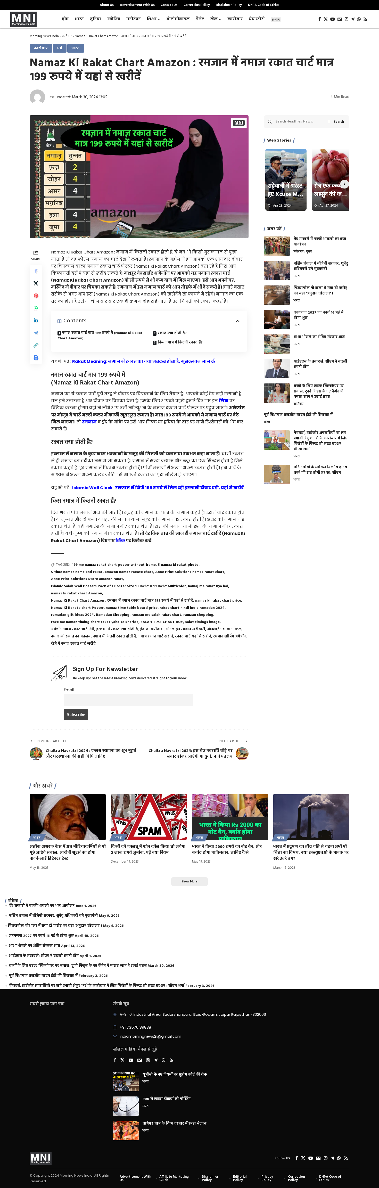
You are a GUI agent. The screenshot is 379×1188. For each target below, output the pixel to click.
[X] (325, 19)
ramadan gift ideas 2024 (72, 615)
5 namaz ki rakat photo (178, 565)
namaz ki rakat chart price (218, 601)
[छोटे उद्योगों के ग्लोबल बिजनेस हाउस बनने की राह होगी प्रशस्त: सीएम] (277, 474)
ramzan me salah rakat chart (156, 615)
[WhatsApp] (359, 19)
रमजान (89, 422)
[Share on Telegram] (36, 333)
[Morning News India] (41, 1158)
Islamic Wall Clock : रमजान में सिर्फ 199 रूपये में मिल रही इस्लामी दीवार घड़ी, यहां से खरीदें (158, 488)
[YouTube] (332, 19)
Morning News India (44, 36)
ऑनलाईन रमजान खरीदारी (185, 629)
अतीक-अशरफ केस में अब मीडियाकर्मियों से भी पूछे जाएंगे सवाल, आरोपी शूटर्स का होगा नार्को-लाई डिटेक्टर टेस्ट (68, 852)
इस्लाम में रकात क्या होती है (117, 629)
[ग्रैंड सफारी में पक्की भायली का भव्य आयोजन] (277, 246)
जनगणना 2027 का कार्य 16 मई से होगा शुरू (318, 315)
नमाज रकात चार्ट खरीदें (155, 637)
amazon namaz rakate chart (129, 572)
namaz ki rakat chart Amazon (76, 593)
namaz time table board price (132, 608)
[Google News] (339, 19)
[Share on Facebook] (36, 271)
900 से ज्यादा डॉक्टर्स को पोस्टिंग (167, 1099)
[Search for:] (300, 121)
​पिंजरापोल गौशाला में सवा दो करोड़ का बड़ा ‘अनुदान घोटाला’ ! (320, 291)
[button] (36, 345)
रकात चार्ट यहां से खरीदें (193, 637)
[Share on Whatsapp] (36, 308)
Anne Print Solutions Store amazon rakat (87, 579)
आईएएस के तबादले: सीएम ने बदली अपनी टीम (320, 364)
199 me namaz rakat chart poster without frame (114, 565)
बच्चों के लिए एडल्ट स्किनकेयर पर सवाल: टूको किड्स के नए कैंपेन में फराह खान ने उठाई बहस (319, 391)
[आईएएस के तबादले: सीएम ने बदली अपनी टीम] (277, 368)
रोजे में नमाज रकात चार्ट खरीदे (73, 644)
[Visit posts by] (37, 97)
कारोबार (67, 36)
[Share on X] (36, 283)
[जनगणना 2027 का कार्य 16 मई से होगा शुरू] (277, 319)
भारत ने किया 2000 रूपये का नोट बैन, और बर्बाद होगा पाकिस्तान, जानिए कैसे (227, 849)
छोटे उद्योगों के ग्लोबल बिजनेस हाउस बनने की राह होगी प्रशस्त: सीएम (320, 470)
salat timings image (202, 622)
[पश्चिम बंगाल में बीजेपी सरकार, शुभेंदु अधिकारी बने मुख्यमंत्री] (277, 270)
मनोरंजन (298, 252)
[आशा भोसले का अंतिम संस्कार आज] (277, 344)
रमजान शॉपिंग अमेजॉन (229, 637)
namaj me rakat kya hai (208, 586)
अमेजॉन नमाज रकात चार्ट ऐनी (72, 629)
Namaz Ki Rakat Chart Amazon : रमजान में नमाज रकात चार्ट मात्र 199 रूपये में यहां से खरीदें (122, 601)
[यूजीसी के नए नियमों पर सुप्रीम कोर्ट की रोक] (126, 1081)
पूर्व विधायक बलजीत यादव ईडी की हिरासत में (298, 415)
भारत (76, 48)
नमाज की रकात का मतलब (71, 637)
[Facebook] (319, 19)
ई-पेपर (275, 19)
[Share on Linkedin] (36, 320)
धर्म (59, 48)
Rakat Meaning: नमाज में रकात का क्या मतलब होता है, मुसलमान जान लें (143, 361)
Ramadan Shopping (112, 615)
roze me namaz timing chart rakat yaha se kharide (94, 622)
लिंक (223, 401)
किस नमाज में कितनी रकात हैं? (180, 343)
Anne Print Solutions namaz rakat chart (189, 572)
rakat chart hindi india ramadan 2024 (192, 608)
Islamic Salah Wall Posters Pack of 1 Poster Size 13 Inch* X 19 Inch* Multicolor (118, 586)
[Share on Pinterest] (36, 296)
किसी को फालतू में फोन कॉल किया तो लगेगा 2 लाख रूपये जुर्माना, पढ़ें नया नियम (148, 849)
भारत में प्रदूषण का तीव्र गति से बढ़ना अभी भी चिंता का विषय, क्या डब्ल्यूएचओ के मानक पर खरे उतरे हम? (311, 852)
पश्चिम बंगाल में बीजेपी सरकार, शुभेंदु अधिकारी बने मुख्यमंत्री (321, 266)
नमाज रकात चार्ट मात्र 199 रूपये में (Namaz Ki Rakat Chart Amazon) (100, 335)
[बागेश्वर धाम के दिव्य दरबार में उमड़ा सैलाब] (126, 1130)
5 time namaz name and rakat (77, 572)
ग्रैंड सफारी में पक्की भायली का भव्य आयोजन (320, 242)
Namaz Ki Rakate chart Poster (77, 608)
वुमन (309, 252)
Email (69, 689)
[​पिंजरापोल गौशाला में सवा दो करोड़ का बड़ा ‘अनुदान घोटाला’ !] (277, 295)
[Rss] (365, 19)
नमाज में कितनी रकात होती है (114, 637)
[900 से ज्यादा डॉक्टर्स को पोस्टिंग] (126, 1106)
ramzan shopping (198, 615)
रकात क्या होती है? (172, 333)
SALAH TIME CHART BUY (162, 622)
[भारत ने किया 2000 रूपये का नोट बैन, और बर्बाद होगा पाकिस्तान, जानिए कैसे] (230, 817)
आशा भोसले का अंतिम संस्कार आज (319, 337)
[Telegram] (353, 19)
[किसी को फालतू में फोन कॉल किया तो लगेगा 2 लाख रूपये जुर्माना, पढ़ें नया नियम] (149, 817)
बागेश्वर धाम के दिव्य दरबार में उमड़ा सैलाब (175, 1124)
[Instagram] (346, 19)
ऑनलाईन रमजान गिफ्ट (224, 629)
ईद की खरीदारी (152, 629)
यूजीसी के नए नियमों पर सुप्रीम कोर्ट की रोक (175, 1075)
